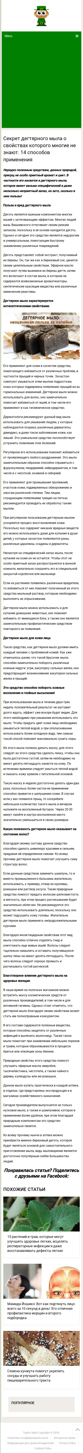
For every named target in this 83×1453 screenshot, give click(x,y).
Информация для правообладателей (30, 1443)
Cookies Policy (42, 1448)
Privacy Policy (67, 1443)
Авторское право (64, 1437)
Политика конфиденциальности (28, 1437)
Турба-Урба (30, 1432)
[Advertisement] (41, 84)
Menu (8, 36)
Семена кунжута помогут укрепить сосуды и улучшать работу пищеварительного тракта (35, 1375)
